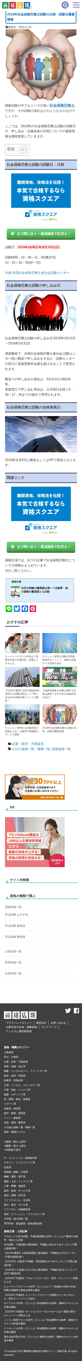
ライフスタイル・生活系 (17, 1200)
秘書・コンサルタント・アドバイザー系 (25, 1071)
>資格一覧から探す (15, 1141)
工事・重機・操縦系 (14, 1186)
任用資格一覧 (13, 973)
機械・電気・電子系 (14, 1176)
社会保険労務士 (62, 105)
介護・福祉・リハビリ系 (17, 1090)
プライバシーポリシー (19, 1022)
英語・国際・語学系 (14, 1195)
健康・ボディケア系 (14, 1094)
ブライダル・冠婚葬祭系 (17, 1209)
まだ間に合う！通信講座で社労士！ (44, 234)
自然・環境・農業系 (14, 1122)
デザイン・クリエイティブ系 (19, 1162)
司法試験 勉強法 (15, 925)
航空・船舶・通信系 (14, 1113)
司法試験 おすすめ (16, 914)
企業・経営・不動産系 (28, 744)
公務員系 (9, 1052)
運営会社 (41, 1022)
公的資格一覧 (13, 951)
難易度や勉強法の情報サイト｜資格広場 (45, 1351)
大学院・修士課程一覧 (16, 1219)
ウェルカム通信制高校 (19, 1031)
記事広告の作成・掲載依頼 (21, 1027)
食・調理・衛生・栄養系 (17, 1099)
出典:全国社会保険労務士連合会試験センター (37, 272)
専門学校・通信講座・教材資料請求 (23, 1223)
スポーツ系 (10, 1104)
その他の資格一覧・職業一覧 (19, 1127)
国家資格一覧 (61, 749)
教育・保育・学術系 (14, 1076)
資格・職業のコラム (14, 1132)
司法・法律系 (11, 1057)
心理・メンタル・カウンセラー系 (22, 1085)
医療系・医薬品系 (13, 1080)
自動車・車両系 (12, 1108)
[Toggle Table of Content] (21, 149)
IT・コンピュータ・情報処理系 (20, 1158)
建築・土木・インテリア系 (18, 1181)
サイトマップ (49, 1027)
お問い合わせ (58, 1022)
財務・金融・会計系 (14, 1066)
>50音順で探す (12, 1149)
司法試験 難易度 (15, 936)
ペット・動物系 (12, 1118)
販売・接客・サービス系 (17, 1191)
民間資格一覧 (13, 962)
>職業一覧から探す (15, 1145)
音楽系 (7, 1167)
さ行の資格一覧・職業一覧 (31, 749)
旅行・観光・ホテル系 (16, 1205)
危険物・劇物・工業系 (16, 1172)
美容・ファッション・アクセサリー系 (24, 1214)
